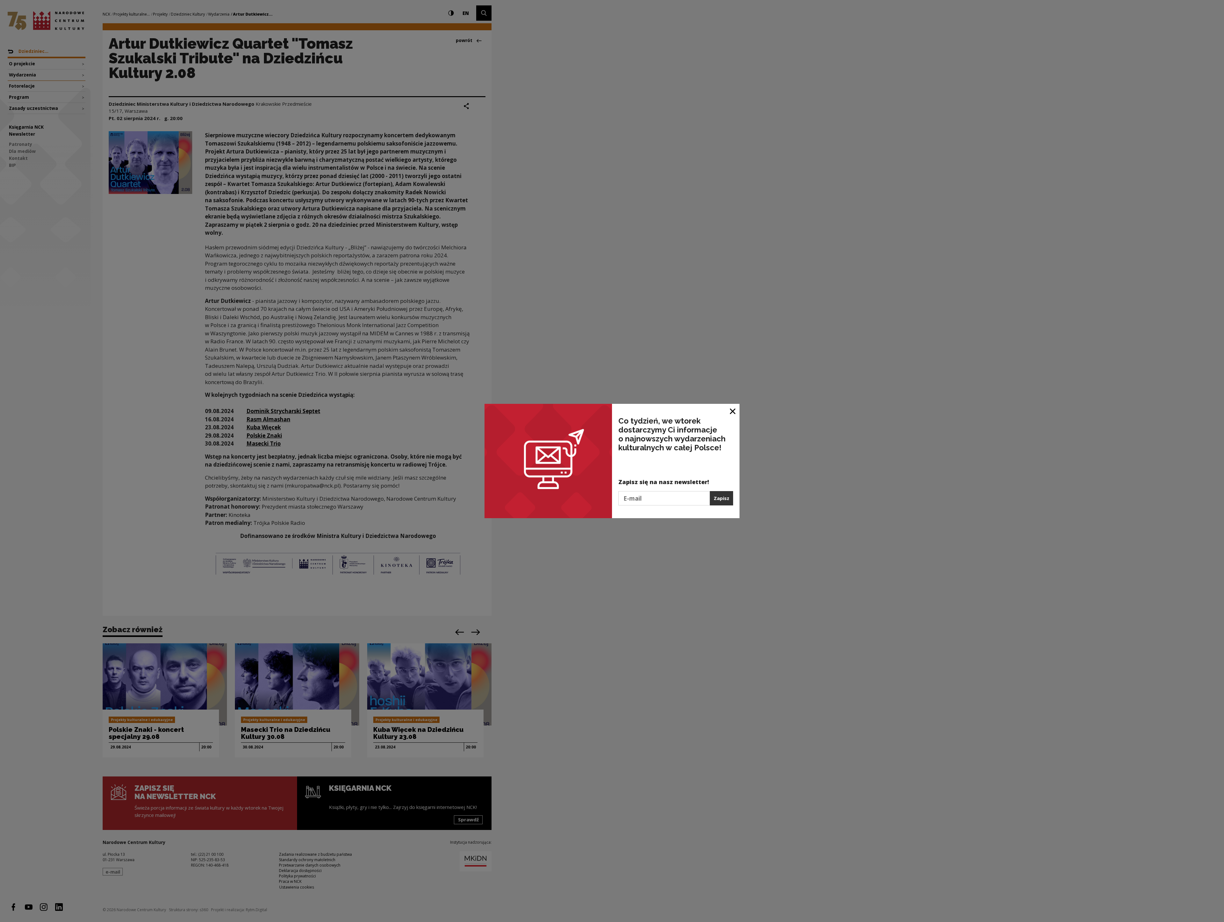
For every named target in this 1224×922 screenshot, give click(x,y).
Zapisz (721, 498)
